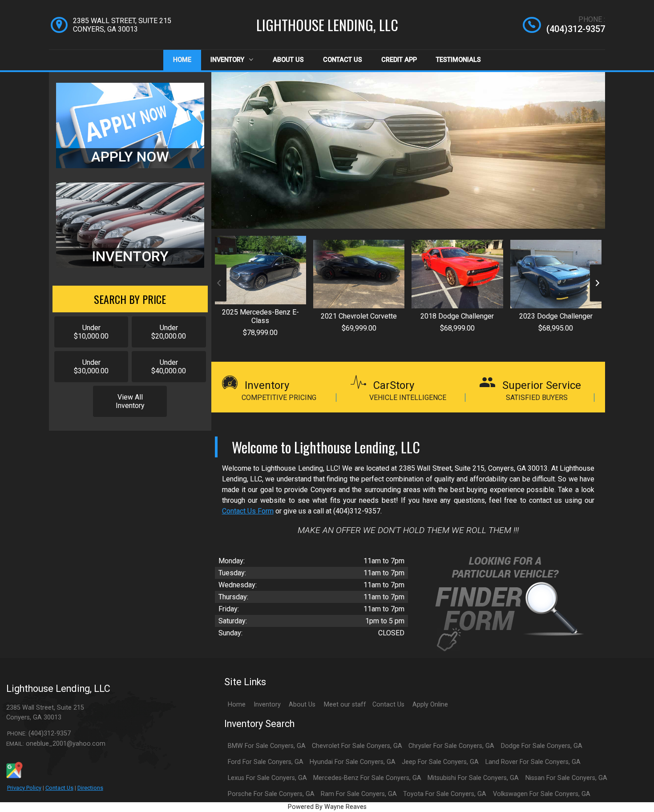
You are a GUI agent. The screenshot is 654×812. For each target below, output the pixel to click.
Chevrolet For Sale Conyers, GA (357, 746)
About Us (288, 60)
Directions (90, 787)
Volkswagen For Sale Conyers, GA (541, 794)
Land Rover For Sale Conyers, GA (533, 762)
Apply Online (430, 704)
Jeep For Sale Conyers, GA (440, 762)
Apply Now (130, 156)
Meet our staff (345, 704)
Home (182, 60)
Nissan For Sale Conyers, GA (566, 778)
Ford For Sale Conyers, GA (265, 762)
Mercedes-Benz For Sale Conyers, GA (367, 778)
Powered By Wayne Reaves (327, 807)
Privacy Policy (24, 787)
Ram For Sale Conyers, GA (359, 794)
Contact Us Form (248, 511)
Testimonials (458, 60)
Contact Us (342, 60)
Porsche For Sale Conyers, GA (271, 794)
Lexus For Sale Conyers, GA (267, 778)
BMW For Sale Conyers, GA (267, 746)
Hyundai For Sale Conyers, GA (353, 762)
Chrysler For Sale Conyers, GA (451, 746)
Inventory (228, 60)
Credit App (399, 60)
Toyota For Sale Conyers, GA (444, 794)
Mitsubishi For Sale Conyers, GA (473, 778)
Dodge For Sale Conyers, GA (541, 746)
